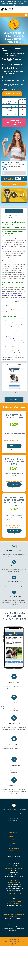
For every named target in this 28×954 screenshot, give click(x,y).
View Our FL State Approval (12, 94)
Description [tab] (10, 211)
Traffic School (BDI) (13, 832)
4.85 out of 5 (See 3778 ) (14, 515)
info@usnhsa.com (15, 820)
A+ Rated (18, 89)
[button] (14, 195)
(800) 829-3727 (15, 818)
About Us (11, 836)
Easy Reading (14, 786)
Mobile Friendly (14, 744)
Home (10, 829)
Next (14, 183)
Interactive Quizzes (14, 765)
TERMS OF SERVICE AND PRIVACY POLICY (14, 941)
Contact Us (11, 839)
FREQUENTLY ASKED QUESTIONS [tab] (12, 216)
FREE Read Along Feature (10, 162)
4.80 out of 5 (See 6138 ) (14, 430)
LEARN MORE (14, 446)
